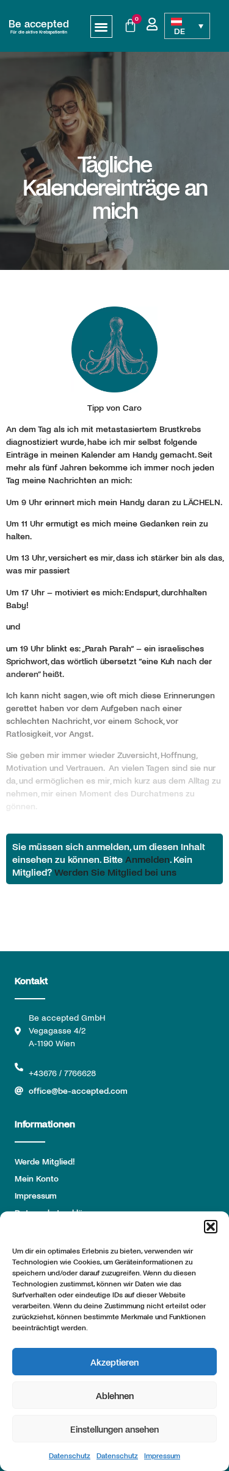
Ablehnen (115, 1395)
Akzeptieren (114, 1361)
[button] (211, 1227)
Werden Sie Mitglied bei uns (115, 871)
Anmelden (147, 859)
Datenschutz (69, 1455)
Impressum (162, 1455)
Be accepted (39, 23)
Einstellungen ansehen (114, 1428)
